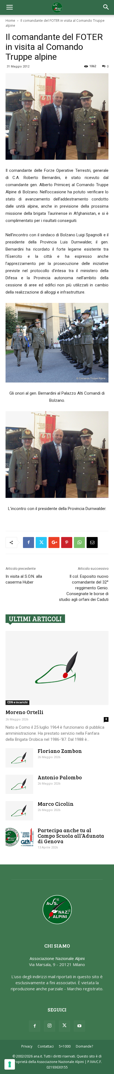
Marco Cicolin (56, 803)
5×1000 (65, 1046)
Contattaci (46, 1046)
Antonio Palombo (60, 777)
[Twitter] (64, 1026)
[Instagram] (49, 1026)
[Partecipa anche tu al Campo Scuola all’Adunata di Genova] (19, 837)
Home (10, 20)
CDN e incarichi (17, 702)
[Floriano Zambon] (19, 757)
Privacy (26, 1046)
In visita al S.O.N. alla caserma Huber (24, 579)
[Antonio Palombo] (19, 784)
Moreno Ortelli (24, 712)
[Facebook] (34, 1026)
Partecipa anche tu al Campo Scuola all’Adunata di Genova (71, 836)
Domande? (84, 1046)
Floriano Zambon (60, 750)
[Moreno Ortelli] (57, 668)
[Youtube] (79, 1026)
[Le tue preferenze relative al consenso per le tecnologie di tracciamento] (9, 1064)
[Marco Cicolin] (19, 810)
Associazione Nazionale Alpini (57, 958)
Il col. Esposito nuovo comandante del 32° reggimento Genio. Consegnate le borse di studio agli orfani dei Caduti (83, 588)
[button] (106, 7)
